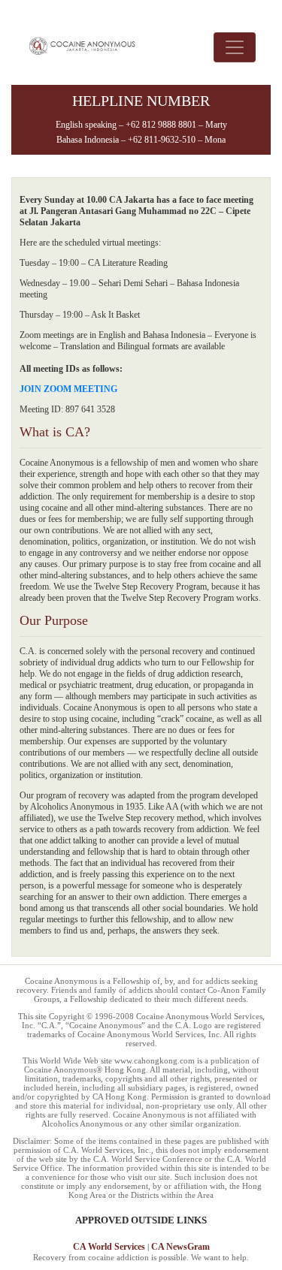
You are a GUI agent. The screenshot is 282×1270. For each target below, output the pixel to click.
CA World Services (109, 1246)
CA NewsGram (180, 1246)
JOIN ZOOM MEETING (68, 389)
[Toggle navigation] (235, 47)
